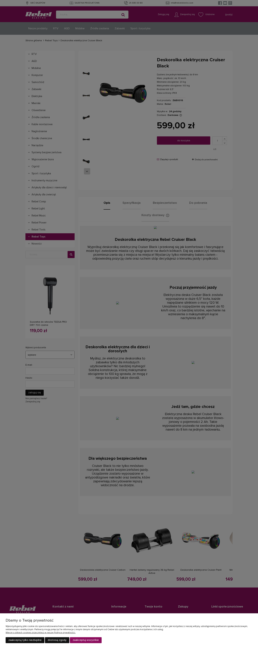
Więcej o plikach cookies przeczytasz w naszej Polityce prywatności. (41, 633)
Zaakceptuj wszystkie (86, 640)
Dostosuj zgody (57, 640)
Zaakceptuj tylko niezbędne (25, 640)
